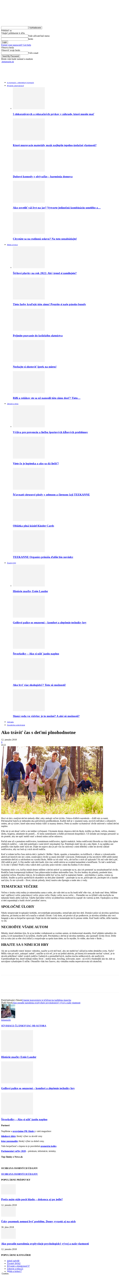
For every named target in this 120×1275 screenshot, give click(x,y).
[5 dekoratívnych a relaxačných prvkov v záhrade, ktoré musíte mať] (29, 108)
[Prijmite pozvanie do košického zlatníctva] (29, 330)
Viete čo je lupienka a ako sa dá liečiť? (36, 463)
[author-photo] (8, 1017)
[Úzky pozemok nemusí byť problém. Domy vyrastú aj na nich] (8, 1216)
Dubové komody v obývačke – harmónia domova (43, 176)
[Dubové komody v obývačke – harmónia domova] (29, 171)
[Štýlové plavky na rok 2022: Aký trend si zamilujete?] (29, 267)
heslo (30, 39)
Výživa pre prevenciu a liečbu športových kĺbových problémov (50, 432)
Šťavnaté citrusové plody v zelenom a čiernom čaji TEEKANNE (51, 494)
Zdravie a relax (12, 403)
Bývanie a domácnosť (15, 85)
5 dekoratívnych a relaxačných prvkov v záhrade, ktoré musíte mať (53, 114)
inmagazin (6, 1020)
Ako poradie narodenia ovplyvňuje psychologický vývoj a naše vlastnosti (46, 1002)
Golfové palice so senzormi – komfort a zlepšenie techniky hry (49, 622)
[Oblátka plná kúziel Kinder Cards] (29, 520)
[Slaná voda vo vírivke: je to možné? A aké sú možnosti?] (29, 710)
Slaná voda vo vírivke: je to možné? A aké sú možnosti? (46, 716)
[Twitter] (16, 986)
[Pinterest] (27, 986)
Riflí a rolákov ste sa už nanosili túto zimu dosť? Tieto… (46, 398)
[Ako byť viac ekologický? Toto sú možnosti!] (29, 679)
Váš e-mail (33, 53)
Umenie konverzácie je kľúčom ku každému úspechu (46, 1000)
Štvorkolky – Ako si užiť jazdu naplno (36, 653)
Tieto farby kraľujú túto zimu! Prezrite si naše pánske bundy (49, 304)
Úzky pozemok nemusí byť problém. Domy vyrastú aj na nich (38, 1221)
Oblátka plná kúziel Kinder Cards (33, 525)
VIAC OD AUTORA (35, 1025)
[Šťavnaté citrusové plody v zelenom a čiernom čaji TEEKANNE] (29, 489)
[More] (48, 986)
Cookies (5, 1274)
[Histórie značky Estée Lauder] (29, 585)
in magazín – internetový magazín (20, 82)
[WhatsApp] (37, 986)
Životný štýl (11, 563)
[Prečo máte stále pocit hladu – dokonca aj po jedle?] (8, 1193)
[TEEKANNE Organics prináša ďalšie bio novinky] (29, 551)
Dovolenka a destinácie (16, 725)
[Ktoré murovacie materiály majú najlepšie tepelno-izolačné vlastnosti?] (29, 139)
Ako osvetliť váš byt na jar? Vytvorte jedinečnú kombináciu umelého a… (57, 207)
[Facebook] (6, 986)
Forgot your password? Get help (16, 45)
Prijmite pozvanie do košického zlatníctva (38, 335)
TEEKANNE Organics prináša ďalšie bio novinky (43, 557)
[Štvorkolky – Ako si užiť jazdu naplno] (29, 648)
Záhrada (10, 722)
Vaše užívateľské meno (39, 36)
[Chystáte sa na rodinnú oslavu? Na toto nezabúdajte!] (29, 233)
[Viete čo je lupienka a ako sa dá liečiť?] (29, 458)
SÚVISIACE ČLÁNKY (13, 1025)
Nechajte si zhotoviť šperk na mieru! (34, 366)
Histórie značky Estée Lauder (30, 591)
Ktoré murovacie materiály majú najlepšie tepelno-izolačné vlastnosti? (55, 145)
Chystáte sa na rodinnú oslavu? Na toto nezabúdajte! (45, 238)
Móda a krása (12, 244)
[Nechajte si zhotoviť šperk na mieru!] (29, 361)
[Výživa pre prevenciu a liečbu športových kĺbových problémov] (29, 426)
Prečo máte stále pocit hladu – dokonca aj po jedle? (32, 1199)
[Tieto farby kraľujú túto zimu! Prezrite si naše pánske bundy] (29, 298)
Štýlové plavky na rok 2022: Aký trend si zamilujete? (45, 273)
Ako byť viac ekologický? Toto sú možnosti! (39, 684)
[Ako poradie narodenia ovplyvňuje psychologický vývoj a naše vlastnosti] (8, 1238)
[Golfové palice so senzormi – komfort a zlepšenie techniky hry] (29, 617)
